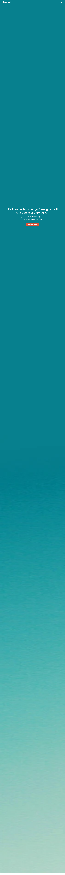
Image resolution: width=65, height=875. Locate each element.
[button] (62, 2)
